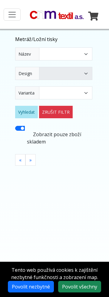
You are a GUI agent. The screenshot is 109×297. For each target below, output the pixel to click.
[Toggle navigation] (12, 15)
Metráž (23, 39)
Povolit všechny (79, 286)
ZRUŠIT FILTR (56, 112)
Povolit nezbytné (31, 286)
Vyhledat (26, 112)
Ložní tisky (45, 39)
